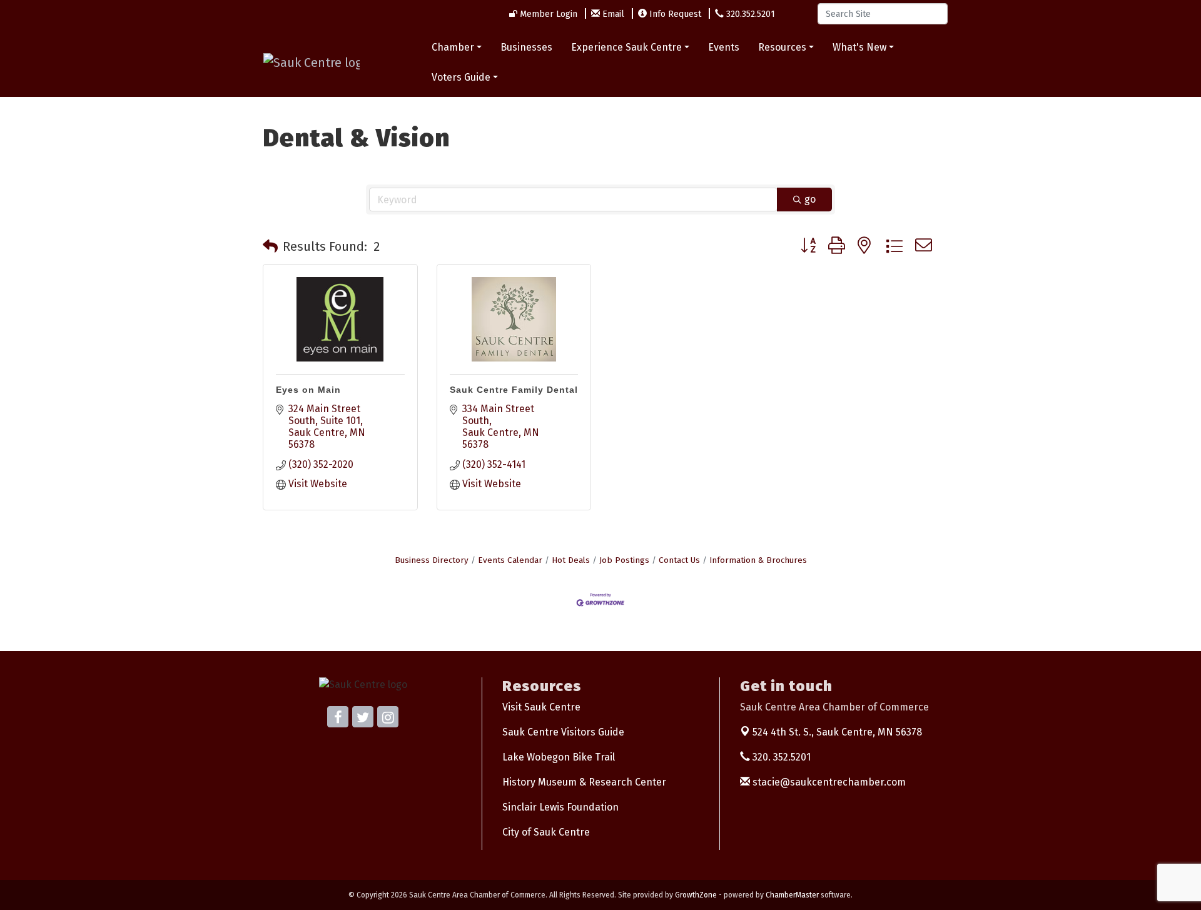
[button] (270, 246)
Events (723, 47)
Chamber (453, 47)
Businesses (526, 47)
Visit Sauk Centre (541, 707)
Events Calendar (510, 560)
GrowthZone (696, 895)
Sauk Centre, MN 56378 (837, 732)
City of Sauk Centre (546, 832)
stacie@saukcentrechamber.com (828, 782)
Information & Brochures (758, 560)
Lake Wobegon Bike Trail (558, 757)
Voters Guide (461, 77)
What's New (859, 47)
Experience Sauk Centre (626, 47)
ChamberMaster (792, 895)
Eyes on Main (308, 390)
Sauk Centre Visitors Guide (563, 732)
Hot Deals (571, 560)
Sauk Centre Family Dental (514, 390)
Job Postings (624, 560)
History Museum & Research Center (584, 782)
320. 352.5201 (780, 757)
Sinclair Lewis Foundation (560, 807)
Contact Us (679, 560)
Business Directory (432, 560)
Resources (782, 47)
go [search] (810, 199)
